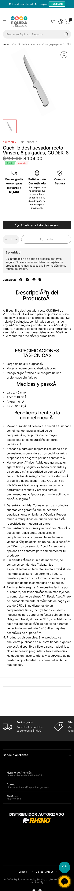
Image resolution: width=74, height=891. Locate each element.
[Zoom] (64, 54)
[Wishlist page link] (53, 22)
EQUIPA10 (57, 4)
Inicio (6, 44)
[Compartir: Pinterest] (33, 279)
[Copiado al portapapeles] (39, 279)
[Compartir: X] (27, 279)
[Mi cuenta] (60, 21)
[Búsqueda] (66, 34)
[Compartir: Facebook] (20, 279)
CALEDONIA (9, 142)
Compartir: (9, 279)
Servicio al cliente (15, 755)
